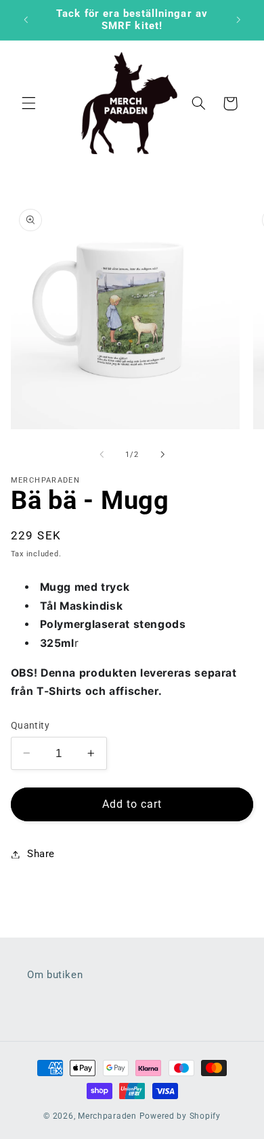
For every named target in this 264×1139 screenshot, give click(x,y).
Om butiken (55, 975)
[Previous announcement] (26, 19)
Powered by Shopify (180, 1116)
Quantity (30, 725)
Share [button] (41, 854)
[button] (28, 103)
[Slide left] (101, 454)
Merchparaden (107, 1116)
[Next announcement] (238, 19)
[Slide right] (162, 454)
